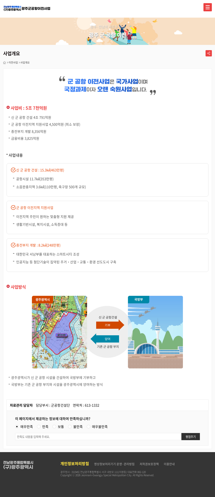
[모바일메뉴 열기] (207, 7)
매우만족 (26, 426)
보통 (61, 426)
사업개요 (25, 62)
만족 (45, 426)
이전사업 (13, 62)
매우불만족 (100, 426)
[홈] (4, 62)
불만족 (78, 426)
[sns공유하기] (209, 53)
